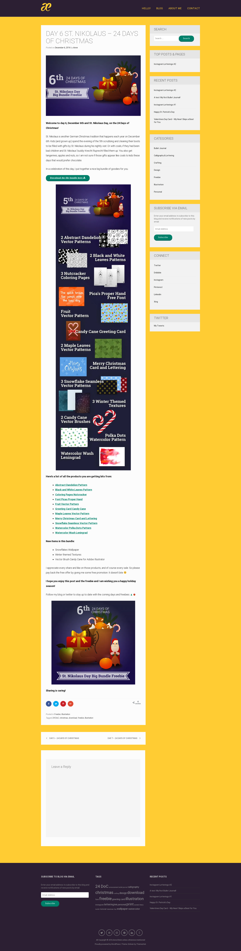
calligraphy (133, 887)
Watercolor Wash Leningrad (71, 532)
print (130, 904)
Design (157, 170)
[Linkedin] (132, 933)
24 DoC (56, 718)
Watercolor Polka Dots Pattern (73, 527)
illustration (89, 718)
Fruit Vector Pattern (67, 504)
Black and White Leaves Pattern (73, 489)
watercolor (134, 908)
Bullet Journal (160, 148)
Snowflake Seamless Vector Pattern (76, 523)
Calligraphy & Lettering (164, 155)
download (73, 718)
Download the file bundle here (66, 178)
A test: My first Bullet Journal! (167, 97)
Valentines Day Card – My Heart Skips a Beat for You (174, 120)
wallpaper (122, 908)
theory (142, 905)
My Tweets (159, 326)
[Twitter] (102, 933)
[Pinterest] (124, 933)
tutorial (103, 909)
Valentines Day (111, 909)
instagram (99, 905)
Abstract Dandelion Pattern (71, 484)
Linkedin (157, 294)
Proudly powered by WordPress (107, 944)
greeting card (118, 899)
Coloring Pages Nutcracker (71, 494)
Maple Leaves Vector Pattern (72, 513)
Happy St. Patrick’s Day (164, 112)
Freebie (57, 714)
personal (122, 904)
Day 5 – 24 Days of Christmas (64, 738)
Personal (158, 192)
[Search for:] (166, 38)
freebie (81, 718)
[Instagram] (117, 933)
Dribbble (157, 273)
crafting (116, 893)
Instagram (158, 280)
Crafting (157, 163)
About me (175, 8)
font (97, 899)
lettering (109, 904)
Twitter (157, 265)
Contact (193, 8)
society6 (136, 905)
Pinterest (158, 287)
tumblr (97, 909)
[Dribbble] (109, 933)
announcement (113, 887)
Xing (156, 302)
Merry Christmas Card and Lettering (76, 518)
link (115, 904)
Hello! (146, 8)
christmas (64, 718)
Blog (159, 8)
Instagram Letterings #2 (165, 64)
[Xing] (139, 933)
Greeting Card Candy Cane (70, 508)
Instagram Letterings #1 (165, 105)
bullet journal (123, 887)
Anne (75, 47)
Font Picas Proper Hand (69, 499)
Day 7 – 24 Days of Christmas (122, 738)
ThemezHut (141, 944)
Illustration (65, 714)
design (123, 893)
